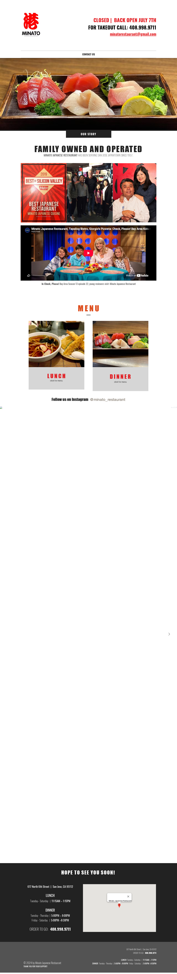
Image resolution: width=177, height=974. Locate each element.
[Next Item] (169, 634)
